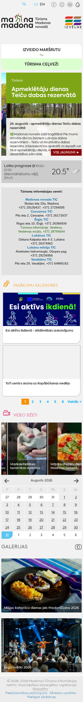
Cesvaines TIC (41, 211)
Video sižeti (25, 415)
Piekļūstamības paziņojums (26, 693)
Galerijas (14, 546)
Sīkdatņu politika (63, 693)
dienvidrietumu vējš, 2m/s (24, 171)
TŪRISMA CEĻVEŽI (41, 64)
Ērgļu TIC (41, 219)
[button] (77, 4)
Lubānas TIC (41, 235)
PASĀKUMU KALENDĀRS (36, 285)
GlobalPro (40, 689)
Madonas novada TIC (41, 199)
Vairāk (73, 401)
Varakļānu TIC (41, 259)
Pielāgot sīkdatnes (41, 697)
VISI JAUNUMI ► (66, 152)
